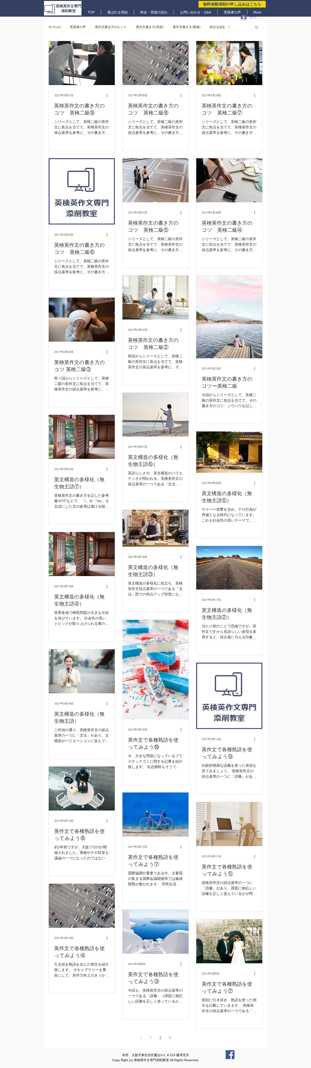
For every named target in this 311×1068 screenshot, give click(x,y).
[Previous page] (141, 1038)
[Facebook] (230, 1054)
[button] (257, 27)
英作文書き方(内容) (150, 27)
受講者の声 (78, 27)
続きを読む (218, 27)
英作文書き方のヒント (111, 27)
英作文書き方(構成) (187, 27)
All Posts (54, 27)
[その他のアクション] (108, 95)
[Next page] (170, 1038)
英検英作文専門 (68, 6)
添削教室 (68, 11)
